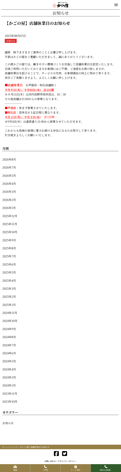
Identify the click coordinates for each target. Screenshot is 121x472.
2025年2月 (9, 296)
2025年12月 (9, 216)
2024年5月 (9, 361)
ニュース (13, 447)
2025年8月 (9, 248)
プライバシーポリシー (67, 461)
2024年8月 (9, 337)
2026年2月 (9, 200)
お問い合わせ (50, 461)
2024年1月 (9, 385)
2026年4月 (9, 183)
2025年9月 (9, 240)
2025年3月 (9, 288)
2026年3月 (9, 191)
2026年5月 (9, 175)
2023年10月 (9, 401)
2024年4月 (9, 369)
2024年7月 (9, 345)
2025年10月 (9, 232)
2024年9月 (9, 329)
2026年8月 (9, 159)
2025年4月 (9, 280)
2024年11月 (9, 313)
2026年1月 (9, 208)
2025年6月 (9, 264)
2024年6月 (9, 353)
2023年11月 (9, 393)
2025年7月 (9, 256)
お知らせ (8, 423)
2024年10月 (9, 321)
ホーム (5, 447)
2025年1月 (9, 305)
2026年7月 (9, 167)
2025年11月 (9, 224)
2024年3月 (9, 377)
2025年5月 (9, 272)
